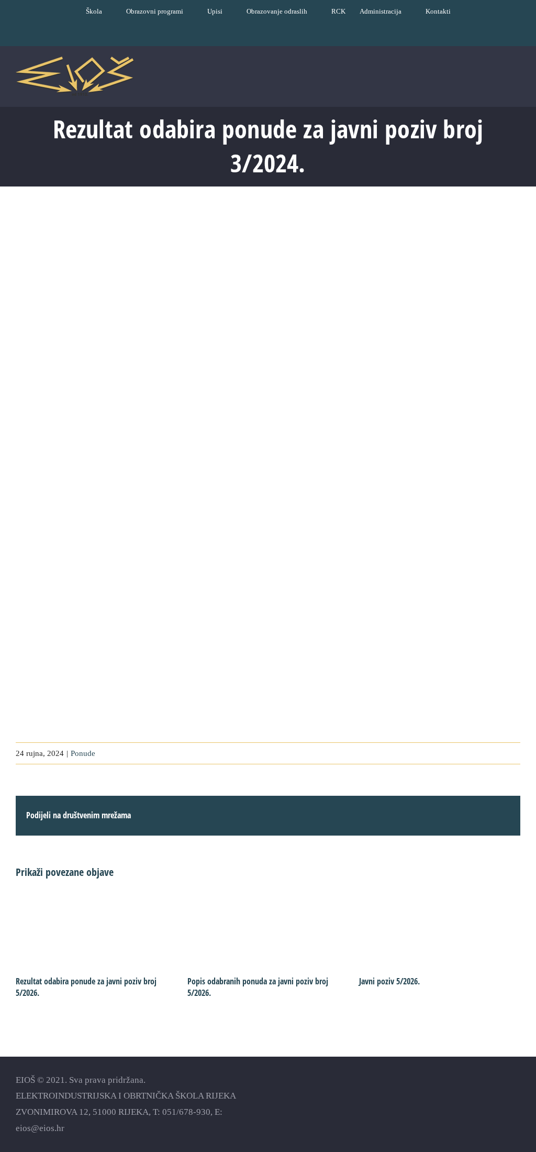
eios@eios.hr (40, 1128)
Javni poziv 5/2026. (389, 981)
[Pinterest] (515, 1095)
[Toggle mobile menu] (516, 79)
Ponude (83, 753)
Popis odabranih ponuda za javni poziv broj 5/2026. (257, 987)
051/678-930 (186, 1112)
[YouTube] (479, 1095)
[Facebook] (460, 1095)
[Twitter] (497, 1095)
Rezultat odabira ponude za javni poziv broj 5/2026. (86, 987)
